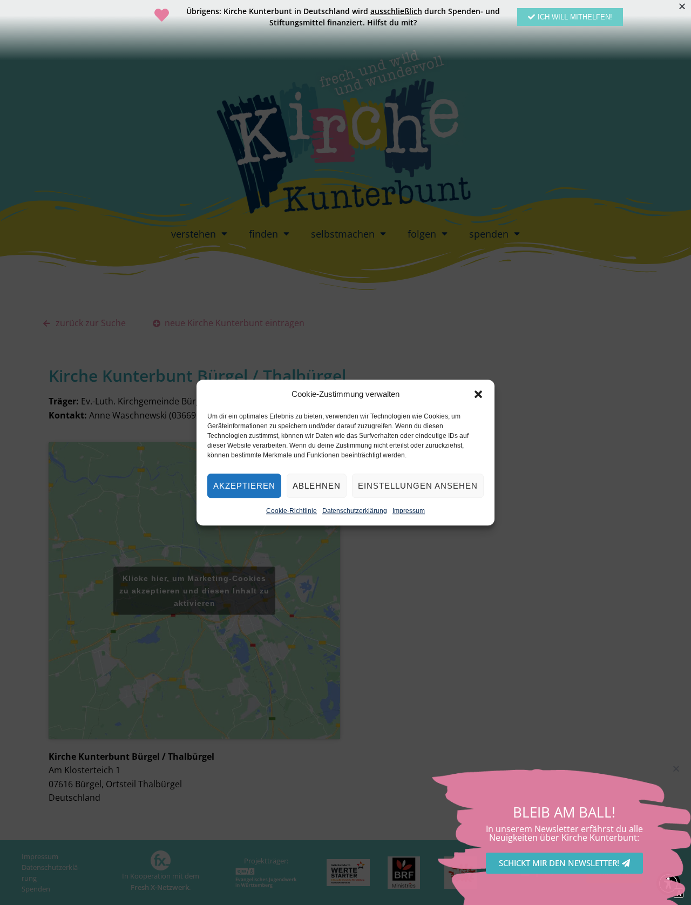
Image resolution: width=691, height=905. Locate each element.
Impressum (408, 511)
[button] (478, 394)
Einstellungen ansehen (418, 485)
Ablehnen (317, 485)
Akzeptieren (244, 485)
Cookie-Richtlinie (291, 511)
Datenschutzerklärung (354, 511)
